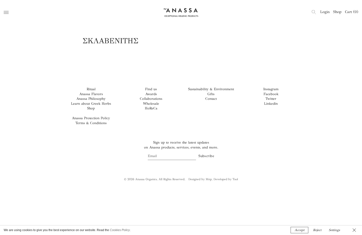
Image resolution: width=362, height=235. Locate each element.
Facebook (271, 94)
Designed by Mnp (200, 179)
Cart (351, 12)
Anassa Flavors (91, 94)
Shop (337, 12)
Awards (151, 94)
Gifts (210, 94)
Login (325, 12)
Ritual (91, 89)
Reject (317, 230)
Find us (151, 89)
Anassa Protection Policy (91, 118)
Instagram (271, 89)
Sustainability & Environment (211, 89)
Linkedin (271, 104)
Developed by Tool (226, 179)
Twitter (270, 99)
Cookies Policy (120, 230)
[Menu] (6, 12)
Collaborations (151, 99)
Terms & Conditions (91, 123)
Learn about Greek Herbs (91, 104)
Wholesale (151, 104)
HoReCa (151, 108)
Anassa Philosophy (91, 99)
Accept (299, 230)
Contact (211, 99)
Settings (334, 230)
